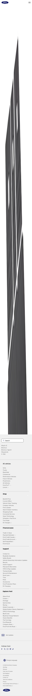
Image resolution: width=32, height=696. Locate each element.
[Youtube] (8, 649)
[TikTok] (13, 649)
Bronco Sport (6, 450)
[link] (5, 667)
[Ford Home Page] (6, 691)
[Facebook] (2, 649)
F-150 (3, 454)
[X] (4, 649)
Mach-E (4, 446)
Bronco (4, 448)
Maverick (4, 452)
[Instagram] (10, 649)
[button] (10, 660)
